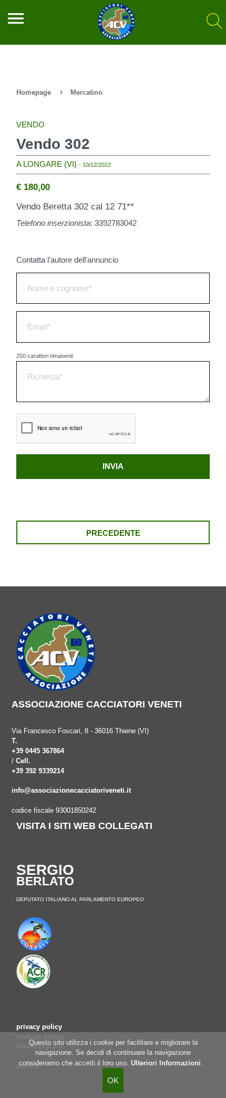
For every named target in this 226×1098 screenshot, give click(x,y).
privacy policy (39, 1027)
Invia (113, 466)
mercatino (86, 92)
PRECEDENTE (113, 532)
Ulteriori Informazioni (166, 1063)
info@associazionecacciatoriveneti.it (71, 790)
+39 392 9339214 (38, 771)
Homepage (33, 92)
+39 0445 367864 (38, 751)
